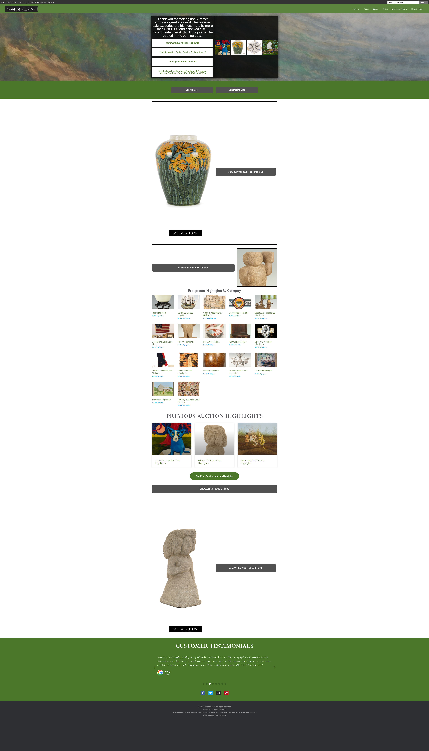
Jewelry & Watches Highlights (263, 343)
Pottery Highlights (211, 371)
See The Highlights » (158, 316)
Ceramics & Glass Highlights (185, 314)
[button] (154, 667)
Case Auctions (21, 8)
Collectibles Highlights (238, 313)
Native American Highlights (185, 372)
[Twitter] (210, 693)
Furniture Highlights (237, 342)
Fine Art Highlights (186, 342)
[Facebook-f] (203, 693)
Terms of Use (221, 715)
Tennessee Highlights (161, 400)
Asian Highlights (159, 313)
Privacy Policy (208, 715)
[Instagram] (218, 693)
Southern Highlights (263, 371)
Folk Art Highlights (211, 342)
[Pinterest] (226, 693)
